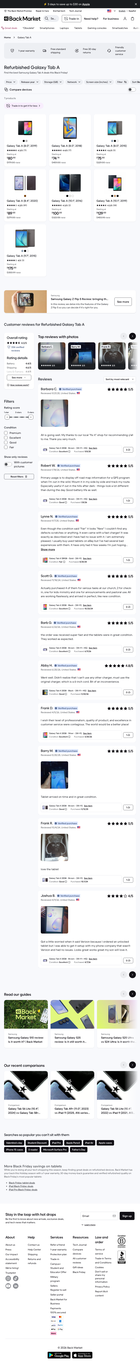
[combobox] (11, 82)
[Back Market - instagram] (8, 1278)
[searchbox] (54, 18)
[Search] (46, 18)
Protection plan (58, 1254)
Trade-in (54, 1259)
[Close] (98, 1342)
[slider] (7, 417)
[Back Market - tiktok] (15, 1278)
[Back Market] (22, 19)
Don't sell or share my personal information (101, 1276)
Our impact (11, 1254)
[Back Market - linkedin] (15, 1286)
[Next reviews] (132, 974)
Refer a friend (57, 1244)
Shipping (33, 1254)
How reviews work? (19, 385)
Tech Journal (80, 1244)
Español (132, 11)
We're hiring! (12, 1268)
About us (10, 1244)
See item (93, 448)
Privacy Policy (102, 1286)
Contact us (34, 1244)
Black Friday (79, 1272)
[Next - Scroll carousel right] (132, 336)
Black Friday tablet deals (22, 1182)
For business (111, 18)
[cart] (132, 18)
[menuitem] (47, 28)
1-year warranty (58, 1249)
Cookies (99, 1267)
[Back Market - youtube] (8, 1286)
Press (8, 1249)
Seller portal (56, 1294)
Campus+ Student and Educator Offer (58, 1268)
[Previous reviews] (123, 974)
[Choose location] (112, 11)
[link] (123, 302)
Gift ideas (78, 1267)
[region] (87, 356)
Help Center (34, 1249)
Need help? (91, 18)
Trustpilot (10, 1272)
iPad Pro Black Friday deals (23, 1189)
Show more (48, 549)
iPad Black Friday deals (21, 1186)
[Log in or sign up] (125, 18)
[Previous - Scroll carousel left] (123, 336)
